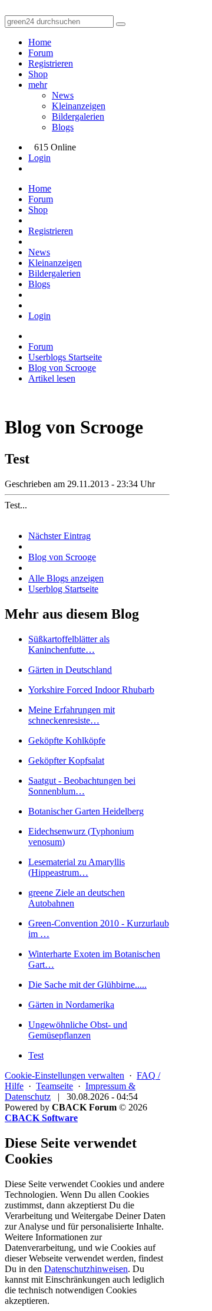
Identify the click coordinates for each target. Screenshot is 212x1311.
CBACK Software (41, 1118)
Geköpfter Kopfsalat (66, 760)
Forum (40, 53)
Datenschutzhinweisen (86, 1269)
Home (39, 42)
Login (39, 158)
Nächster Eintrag (59, 536)
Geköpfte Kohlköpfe (66, 740)
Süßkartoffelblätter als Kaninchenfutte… (69, 644)
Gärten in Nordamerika (71, 1005)
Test (36, 1055)
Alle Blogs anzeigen (66, 578)
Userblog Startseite (63, 589)
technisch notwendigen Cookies (77, 1290)
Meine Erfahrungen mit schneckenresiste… (71, 715)
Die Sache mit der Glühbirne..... (87, 985)
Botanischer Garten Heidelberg (86, 811)
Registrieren (50, 63)
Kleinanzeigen (78, 106)
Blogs (63, 127)
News (63, 95)
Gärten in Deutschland (70, 670)
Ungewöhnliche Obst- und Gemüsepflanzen (77, 1030)
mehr (37, 85)
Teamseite (54, 1086)
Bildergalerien (78, 116)
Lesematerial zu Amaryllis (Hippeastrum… (76, 867)
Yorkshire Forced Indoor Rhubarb (91, 690)
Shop (38, 74)
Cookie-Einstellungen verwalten (64, 1075)
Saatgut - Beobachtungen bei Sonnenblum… (81, 786)
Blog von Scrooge (62, 557)
